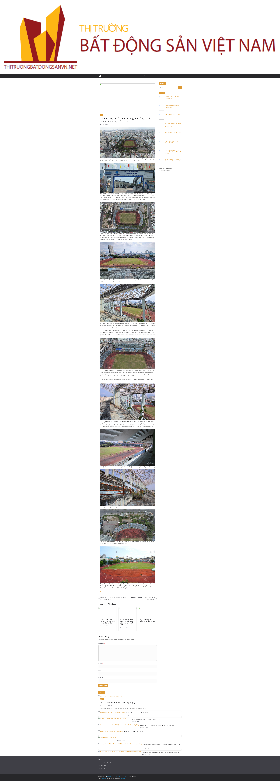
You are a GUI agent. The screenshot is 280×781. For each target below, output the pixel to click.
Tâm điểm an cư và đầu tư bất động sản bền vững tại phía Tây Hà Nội (127, 622)
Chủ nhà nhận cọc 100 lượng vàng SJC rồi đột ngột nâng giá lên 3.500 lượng (160, 752)
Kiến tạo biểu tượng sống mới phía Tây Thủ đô (137, 713)
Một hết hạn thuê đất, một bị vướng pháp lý (117, 702)
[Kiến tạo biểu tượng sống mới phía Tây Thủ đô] (111, 714)
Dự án (119, 76)
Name (100, 663)
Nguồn (101, 591)
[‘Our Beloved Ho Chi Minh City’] (107, 739)
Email (100, 670)
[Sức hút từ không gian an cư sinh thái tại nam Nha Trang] (114, 720)
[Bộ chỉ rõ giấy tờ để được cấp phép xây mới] (110, 733)
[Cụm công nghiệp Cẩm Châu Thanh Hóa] (148, 608)
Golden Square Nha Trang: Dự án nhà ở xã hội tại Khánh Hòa (107, 621)
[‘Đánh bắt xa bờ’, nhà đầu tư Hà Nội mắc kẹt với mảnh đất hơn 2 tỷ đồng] (118, 726)
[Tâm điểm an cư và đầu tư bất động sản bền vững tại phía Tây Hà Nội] (127, 608)
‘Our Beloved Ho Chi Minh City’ (124, 738)
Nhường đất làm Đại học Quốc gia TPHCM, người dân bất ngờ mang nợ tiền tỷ (161, 745)
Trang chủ (106, 76)
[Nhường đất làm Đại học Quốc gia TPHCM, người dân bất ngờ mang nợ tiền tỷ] (120, 746)
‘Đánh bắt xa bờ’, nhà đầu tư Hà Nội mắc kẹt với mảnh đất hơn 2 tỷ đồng (157, 725)
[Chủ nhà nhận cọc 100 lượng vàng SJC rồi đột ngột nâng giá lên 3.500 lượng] (119, 753)
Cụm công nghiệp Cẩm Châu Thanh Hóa (147, 620)
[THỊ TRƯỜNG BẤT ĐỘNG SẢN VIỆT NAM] (100, 76)
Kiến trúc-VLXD (127, 76)
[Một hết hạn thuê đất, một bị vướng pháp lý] (140, 696)
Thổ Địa (110, 124)
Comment (101, 643)
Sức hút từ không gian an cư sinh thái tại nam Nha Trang (145, 719)
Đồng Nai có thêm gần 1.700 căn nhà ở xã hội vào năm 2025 (142, 598)
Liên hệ (145, 76)
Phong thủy (137, 76)
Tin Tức (113, 76)
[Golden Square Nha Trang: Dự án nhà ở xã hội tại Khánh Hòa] (107, 608)
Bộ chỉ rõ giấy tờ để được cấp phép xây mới (134, 731)
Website (100, 677)
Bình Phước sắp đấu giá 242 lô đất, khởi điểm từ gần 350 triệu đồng (113, 598)
